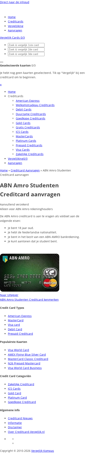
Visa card (14, 325)
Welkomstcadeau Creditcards (35, 105)
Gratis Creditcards (28, 127)
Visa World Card (18, 350)
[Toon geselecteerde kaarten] (1, 62)
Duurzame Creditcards (31, 114)
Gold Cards (23, 123)
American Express (28, 101)
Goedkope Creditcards (30, 118)
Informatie (15, 423)
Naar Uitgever (9, 295)
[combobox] (26, 45)
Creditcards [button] (15, 96)
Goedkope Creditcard (22, 402)
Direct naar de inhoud (14, 2)
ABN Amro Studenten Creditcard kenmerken (29, 299)
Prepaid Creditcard (20, 334)
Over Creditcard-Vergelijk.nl (26, 432)
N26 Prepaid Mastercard (24, 363)
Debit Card (15, 329)
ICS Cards (22, 132)
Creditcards (15, 21)
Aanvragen (15, 30)
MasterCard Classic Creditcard (28, 359)
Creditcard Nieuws (20, 418)
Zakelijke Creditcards (29, 154)
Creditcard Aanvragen (25, 170)
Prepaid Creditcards (29, 145)
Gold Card (14, 393)
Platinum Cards (26, 141)
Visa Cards (23, 150)
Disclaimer (15, 427)
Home (12, 17)
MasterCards (24, 136)
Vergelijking (15, 26)
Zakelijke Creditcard (21, 384)
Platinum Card (17, 397)
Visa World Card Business (25, 368)
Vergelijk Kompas (42, 451)
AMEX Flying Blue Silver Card (27, 354)
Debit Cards (23, 109)
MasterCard (16, 320)
